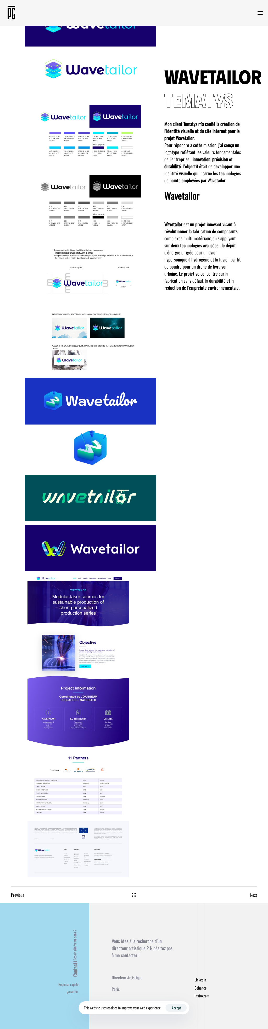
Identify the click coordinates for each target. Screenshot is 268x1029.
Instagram (201, 995)
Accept (176, 1007)
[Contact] (68, 964)
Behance (200, 988)
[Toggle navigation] (220, 13)
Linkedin (200, 980)
